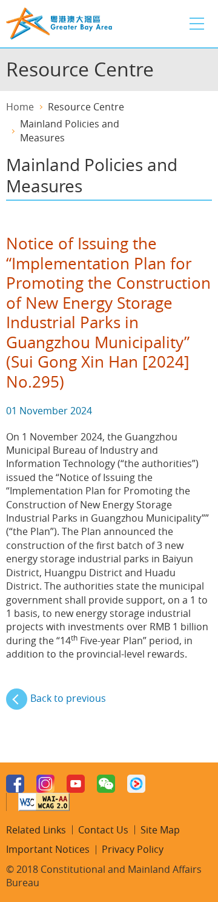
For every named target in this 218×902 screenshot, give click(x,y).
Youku (136, 784)
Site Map (160, 829)
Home (20, 106)
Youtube (76, 784)
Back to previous (68, 698)
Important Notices (48, 849)
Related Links (36, 829)
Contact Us (103, 829)
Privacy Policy (133, 849)
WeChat (106, 784)
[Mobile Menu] (197, 23)
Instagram (45, 784)
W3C (44, 802)
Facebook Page (15, 784)
